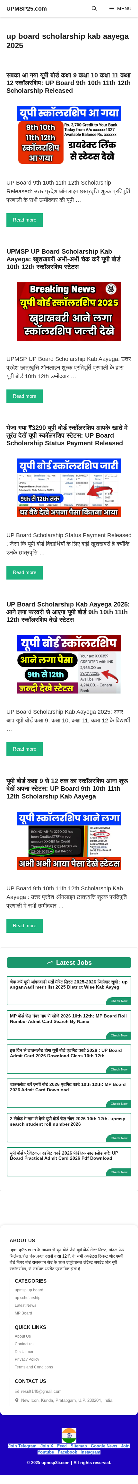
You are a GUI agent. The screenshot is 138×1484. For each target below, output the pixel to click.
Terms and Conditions (34, 1367)
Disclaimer (24, 1351)
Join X (47, 1446)
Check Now (119, 1001)
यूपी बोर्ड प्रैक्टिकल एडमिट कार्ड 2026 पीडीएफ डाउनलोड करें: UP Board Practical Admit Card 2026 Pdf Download (64, 1155)
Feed (62, 1446)
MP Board (23, 1313)
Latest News (25, 1305)
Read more (24, 220)
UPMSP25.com (26, 8)
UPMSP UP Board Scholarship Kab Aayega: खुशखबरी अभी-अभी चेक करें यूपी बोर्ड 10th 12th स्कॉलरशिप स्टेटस (63, 259)
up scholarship (27, 1298)
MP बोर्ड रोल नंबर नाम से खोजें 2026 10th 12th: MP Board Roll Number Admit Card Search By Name (68, 1018)
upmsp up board (29, 1290)
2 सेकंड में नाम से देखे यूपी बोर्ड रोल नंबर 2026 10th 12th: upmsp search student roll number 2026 (67, 1121)
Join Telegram (22, 1446)
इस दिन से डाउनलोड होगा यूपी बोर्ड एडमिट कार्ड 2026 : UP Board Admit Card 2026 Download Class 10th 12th (66, 1053)
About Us (23, 1336)
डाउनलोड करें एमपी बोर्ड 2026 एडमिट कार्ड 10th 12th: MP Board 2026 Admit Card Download (68, 1087)
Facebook (67, 1452)
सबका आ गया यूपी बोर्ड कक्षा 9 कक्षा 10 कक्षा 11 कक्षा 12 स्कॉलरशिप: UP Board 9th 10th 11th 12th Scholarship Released (68, 83)
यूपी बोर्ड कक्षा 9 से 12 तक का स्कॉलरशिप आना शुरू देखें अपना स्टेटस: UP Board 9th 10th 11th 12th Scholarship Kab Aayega (67, 788)
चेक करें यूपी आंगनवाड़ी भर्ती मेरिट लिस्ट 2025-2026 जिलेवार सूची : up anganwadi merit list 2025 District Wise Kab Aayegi (69, 984)
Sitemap (79, 1446)
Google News (104, 1446)
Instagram (90, 1452)
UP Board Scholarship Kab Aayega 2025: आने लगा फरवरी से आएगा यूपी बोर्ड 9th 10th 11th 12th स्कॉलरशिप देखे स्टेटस (68, 612)
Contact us (24, 1344)
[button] (94, 8)
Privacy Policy (27, 1359)
